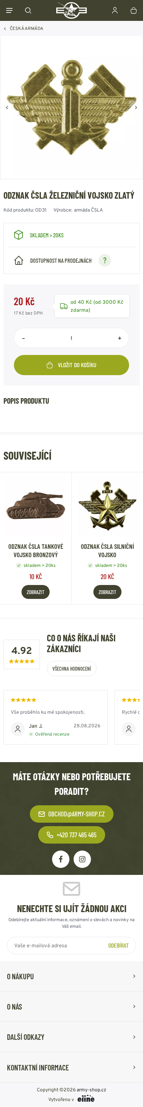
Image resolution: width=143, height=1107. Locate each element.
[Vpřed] (136, 107)
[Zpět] (7, 107)
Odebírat (118, 945)
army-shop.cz (91, 1090)
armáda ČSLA (88, 209)
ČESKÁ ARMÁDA (26, 28)
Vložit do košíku (77, 365)
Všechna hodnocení (71, 668)
